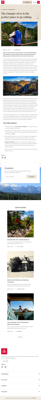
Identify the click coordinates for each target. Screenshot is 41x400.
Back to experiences (8, 9)
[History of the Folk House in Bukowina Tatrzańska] (20, 264)
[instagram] (5, 158)
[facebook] (2, 158)
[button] (38, 2)
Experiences (17, 49)
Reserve (27, 2)
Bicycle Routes (20, 246)
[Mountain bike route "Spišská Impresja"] (20, 224)
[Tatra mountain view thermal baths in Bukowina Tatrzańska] (20, 306)
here (14, 133)
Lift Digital (34, 398)
